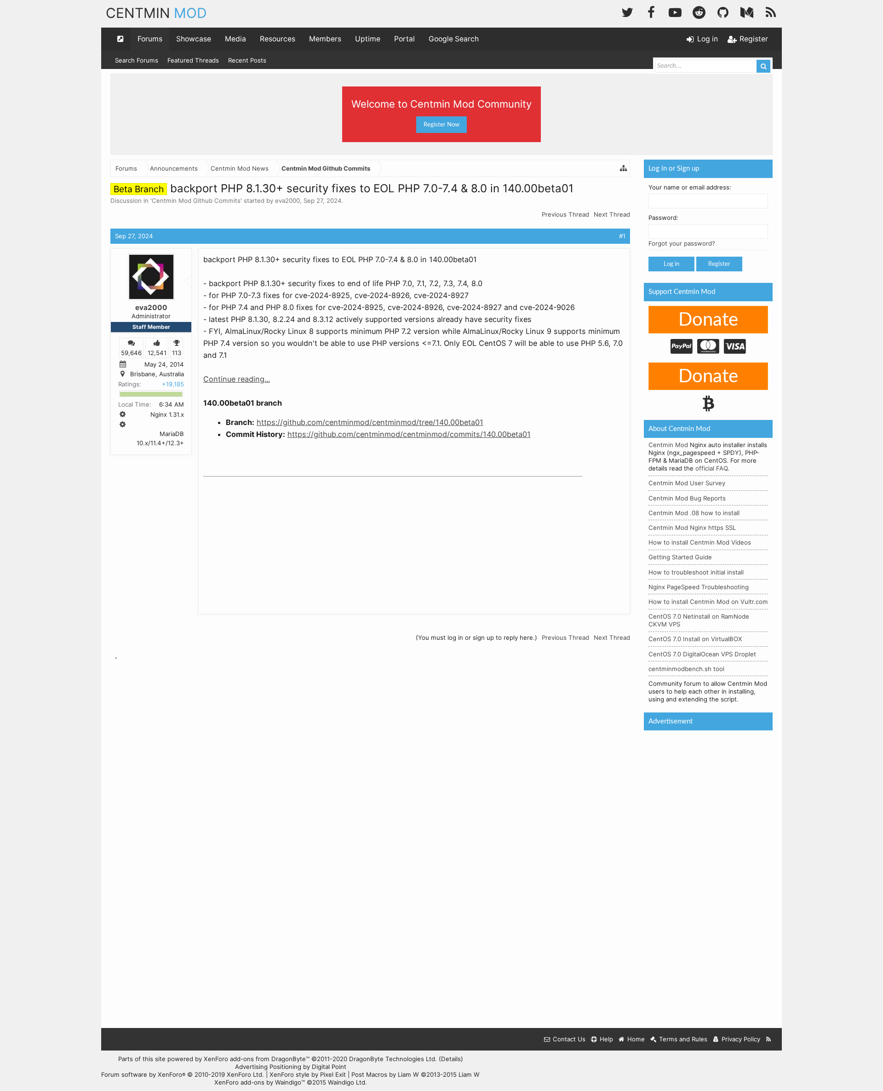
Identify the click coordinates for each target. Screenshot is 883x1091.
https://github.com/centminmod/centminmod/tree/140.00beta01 (370, 422)
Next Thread (612, 214)
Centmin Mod (668, 444)
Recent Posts (247, 60)
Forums (150, 38)
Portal (404, 38)
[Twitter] (627, 11)
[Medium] (747, 11)
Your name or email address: (689, 187)
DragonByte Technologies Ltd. (393, 1058)
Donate (708, 320)
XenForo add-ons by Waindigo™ (259, 1082)
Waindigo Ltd (346, 1082)
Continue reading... (236, 379)
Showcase (193, 38)
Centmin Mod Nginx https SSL (692, 527)
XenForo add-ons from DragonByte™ (257, 1058)
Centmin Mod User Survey (686, 483)
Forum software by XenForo (182, 1074)
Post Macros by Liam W (415, 1074)
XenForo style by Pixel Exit (307, 1074)
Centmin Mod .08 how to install (694, 513)
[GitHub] (723, 11)
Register (719, 264)
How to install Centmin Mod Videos (699, 542)
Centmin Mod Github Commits (196, 200)
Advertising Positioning (268, 1066)
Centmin (156, 13)
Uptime (367, 38)
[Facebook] (651, 11)
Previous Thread (565, 214)
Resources (277, 38)
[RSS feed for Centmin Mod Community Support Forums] (769, 1039)
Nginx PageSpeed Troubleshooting (698, 587)
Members (325, 38)
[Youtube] (675, 11)
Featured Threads (193, 60)
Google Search (454, 38)
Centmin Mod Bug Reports (687, 498)
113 (176, 352)
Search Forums (136, 60)
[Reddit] (699, 11)
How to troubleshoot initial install (696, 572)
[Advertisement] (272, 538)
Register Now (441, 124)
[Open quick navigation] (120, 39)
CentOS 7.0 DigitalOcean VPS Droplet (702, 654)
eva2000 (287, 200)
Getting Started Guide (680, 557)
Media (235, 38)
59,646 (131, 352)
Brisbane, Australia (157, 374)
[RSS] (771, 11)
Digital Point (329, 1066)
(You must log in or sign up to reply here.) (476, 637)
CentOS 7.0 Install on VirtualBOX (695, 639)
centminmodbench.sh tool (686, 668)
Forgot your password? (681, 243)
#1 (622, 236)
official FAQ (711, 468)
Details (451, 1058)
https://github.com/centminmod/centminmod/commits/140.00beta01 (409, 434)
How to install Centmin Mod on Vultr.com (708, 601)
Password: (663, 217)
